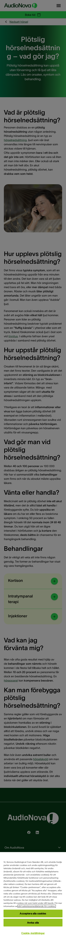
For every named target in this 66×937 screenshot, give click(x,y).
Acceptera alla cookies (33, 913)
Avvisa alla (33, 922)
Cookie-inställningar (33, 933)
